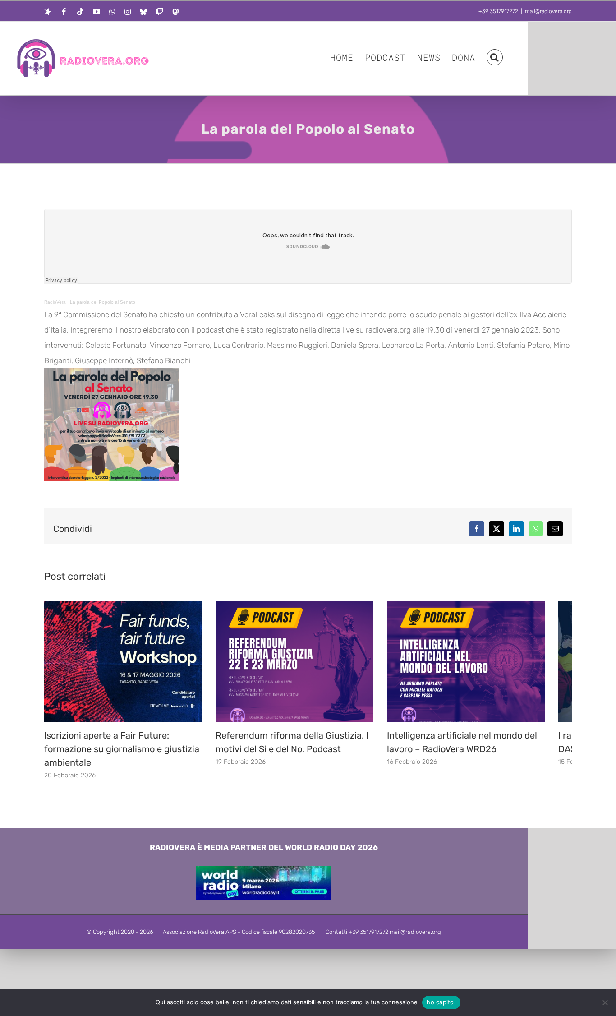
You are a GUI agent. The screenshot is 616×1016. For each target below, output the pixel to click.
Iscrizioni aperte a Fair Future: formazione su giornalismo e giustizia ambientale (121, 756)
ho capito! (441, 1002)
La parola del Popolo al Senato (102, 302)
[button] (495, 57)
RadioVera (55, 302)
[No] (604, 1002)
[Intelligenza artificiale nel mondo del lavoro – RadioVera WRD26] (488, 605)
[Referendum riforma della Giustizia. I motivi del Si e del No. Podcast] (308, 605)
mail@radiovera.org (548, 11)
